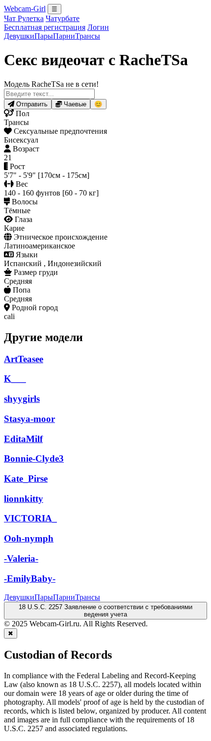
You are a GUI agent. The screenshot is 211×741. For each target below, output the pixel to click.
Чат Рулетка (24, 18)
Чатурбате (62, 18)
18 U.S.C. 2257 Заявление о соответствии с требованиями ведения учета (105, 610)
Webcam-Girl (25, 8)
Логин (98, 27)
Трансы (87, 36)
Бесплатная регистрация (44, 27)
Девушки (19, 36)
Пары (43, 36)
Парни (64, 36)
